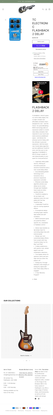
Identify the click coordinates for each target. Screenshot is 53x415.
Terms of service (35, 410)
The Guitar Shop (12, 410)
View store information (39, 58)
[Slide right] (29, 360)
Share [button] (35, 279)
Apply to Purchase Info (40, 77)
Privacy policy (28, 410)
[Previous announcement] (2, 1)
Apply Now (40, 71)
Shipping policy (44, 410)
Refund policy (21, 410)
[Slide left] (23, 360)
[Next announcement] (50, 1)
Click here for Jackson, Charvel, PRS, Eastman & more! (26, 375)
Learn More (40, 74)
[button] (3, 9)
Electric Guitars (24, 355)
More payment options (41, 49)
